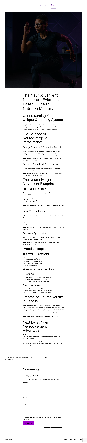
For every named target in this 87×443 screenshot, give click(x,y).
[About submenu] (72, 439)
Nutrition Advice (28, 357)
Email (25, 404)
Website (25, 411)
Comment (26, 382)
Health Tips (21, 357)
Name (25, 398)
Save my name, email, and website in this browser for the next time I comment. (42, 418)
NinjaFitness (8, 439)
